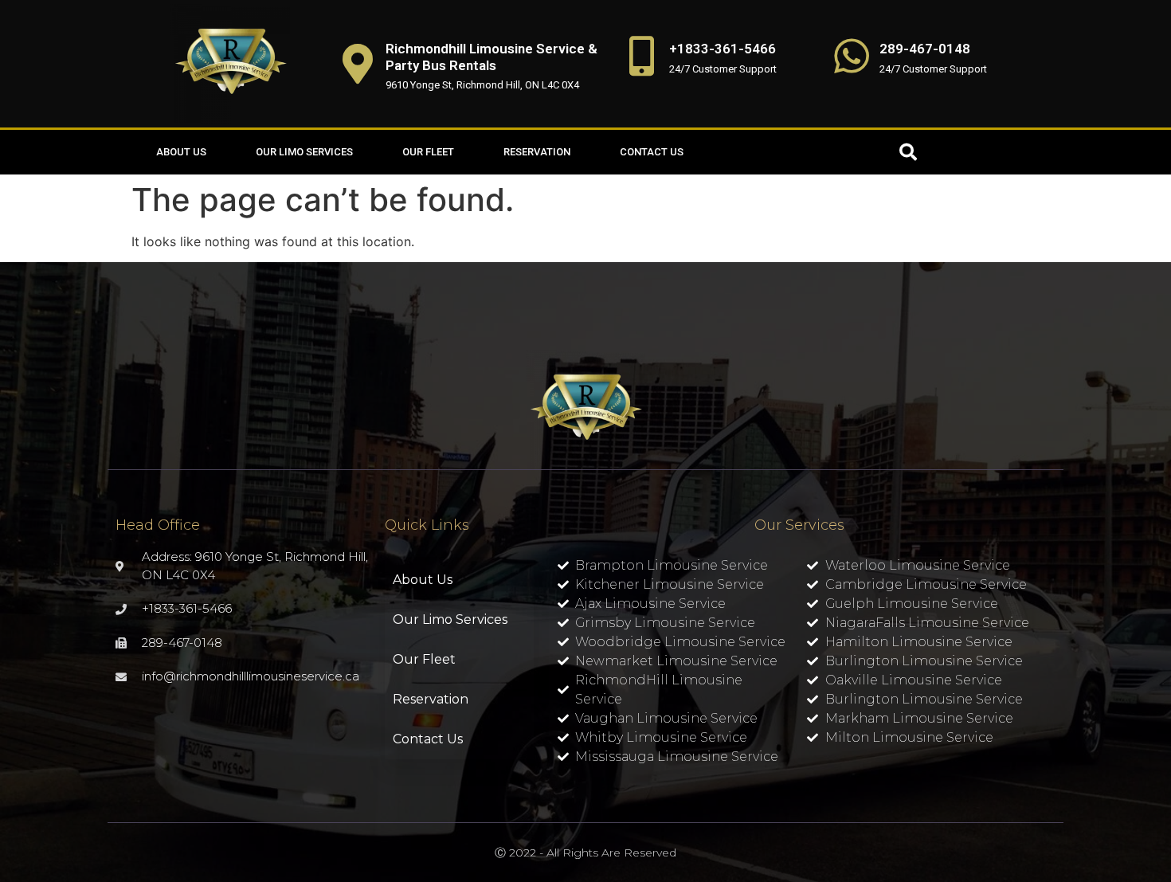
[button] (908, 152)
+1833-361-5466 (722, 49)
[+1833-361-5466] (641, 56)
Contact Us (651, 152)
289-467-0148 (924, 49)
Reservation (536, 152)
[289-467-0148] (851, 56)
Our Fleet (428, 152)
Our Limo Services (304, 152)
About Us (181, 152)
